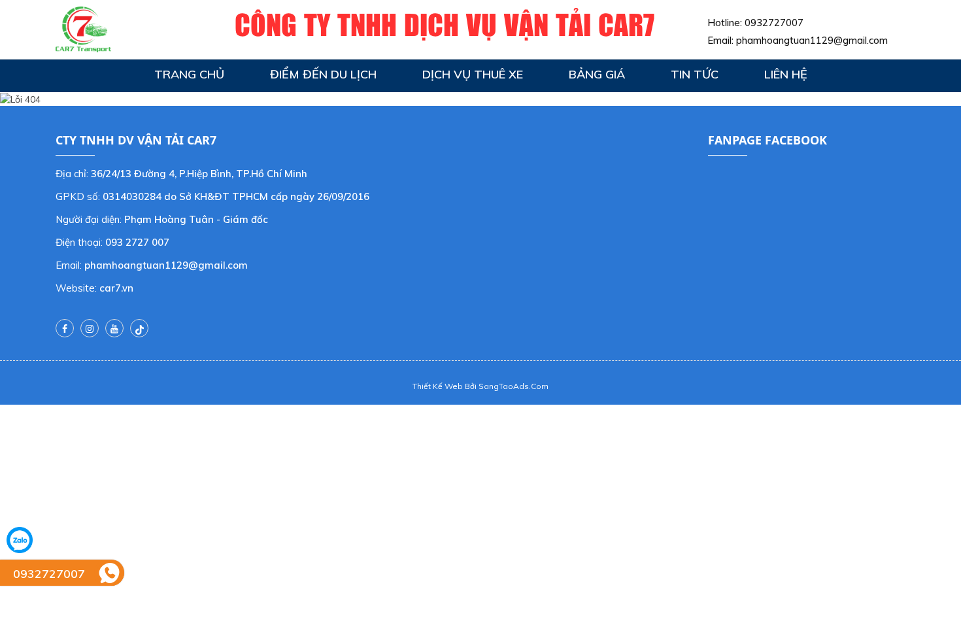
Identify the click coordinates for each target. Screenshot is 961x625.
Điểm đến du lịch (323, 74)
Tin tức (694, 74)
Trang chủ (189, 74)
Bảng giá (597, 74)
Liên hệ (785, 74)
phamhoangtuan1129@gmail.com (812, 40)
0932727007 (774, 22)
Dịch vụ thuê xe (472, 74)
